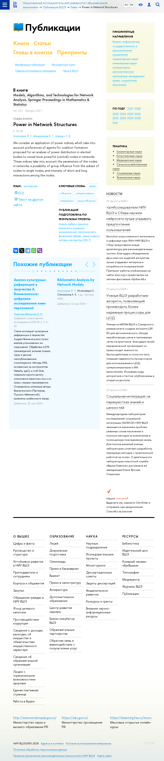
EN (131, 4)
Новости (114, 194)
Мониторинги (95, 565)
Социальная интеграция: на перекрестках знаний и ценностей (128, 402)
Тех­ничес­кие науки (128, 177)
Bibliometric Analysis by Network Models (75, 282)
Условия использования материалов (88, 743)
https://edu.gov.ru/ (75, 718)
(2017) (79, 232)
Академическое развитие (97, 592)
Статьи (42, 43)
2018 (138, 118)
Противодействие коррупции (26, 621)
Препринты (72, 52)
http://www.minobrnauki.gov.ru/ (34, 718)
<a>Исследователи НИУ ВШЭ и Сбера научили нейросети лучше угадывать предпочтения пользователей (128, 218)
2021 (116, 118)
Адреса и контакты (52, 743)
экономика (119, 84)
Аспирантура (58, 590)
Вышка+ (55, 576)
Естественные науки (129, 156)
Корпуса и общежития (28, 583)
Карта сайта (104, 756)
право (116, 80)
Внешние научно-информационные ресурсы (98, 612)
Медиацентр (131, 579)
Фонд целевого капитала (24, 610)
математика (120, 76)
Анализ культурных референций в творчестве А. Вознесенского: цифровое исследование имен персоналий (30, 293)
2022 (138, 114)
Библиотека (130, 543)
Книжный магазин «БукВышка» (134, 563)
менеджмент (137, 76)
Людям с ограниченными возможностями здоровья (24, 677)
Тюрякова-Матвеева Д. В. (28, 314)
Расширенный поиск (64, 64)
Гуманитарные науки (129, 151)
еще (115, 122)
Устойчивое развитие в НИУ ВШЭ (28, 563)
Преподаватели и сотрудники (25, 574)
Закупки (18, 590)
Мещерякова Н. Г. (43, 136)
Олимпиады (58, 561)
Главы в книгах (33, 52)
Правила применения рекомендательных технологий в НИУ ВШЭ (54, 756)
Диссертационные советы (99, 574)
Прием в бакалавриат (64, 568)
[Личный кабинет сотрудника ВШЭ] (149, 5)
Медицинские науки (129, 160)
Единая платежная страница (25, 692)
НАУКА (92, 536)
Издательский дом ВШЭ (135, 552)
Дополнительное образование (62, 599)
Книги (21, 43)
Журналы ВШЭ (132, 586)
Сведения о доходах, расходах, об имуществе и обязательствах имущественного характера (28, 640)
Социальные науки (128, 173)
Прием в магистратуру (65, 583)
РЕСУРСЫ (130, 536)
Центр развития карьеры (61, 610)
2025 (116, 114)
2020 (123, 118)
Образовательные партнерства (62, 632)
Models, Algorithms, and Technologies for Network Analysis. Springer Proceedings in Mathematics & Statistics (53, 100)
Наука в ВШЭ (70, 71)
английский (30, 186)
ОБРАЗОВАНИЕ (62, 536)
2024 (123, 114)
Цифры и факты (24, 543)
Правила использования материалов (35, 71)
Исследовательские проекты (100, 556)
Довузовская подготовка (58, 552)
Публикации (52, 27)
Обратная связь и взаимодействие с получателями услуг (63, 644)
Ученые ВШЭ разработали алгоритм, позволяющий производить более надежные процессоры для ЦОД (128, 306)
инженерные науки (125, 63)
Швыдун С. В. (63, 136)
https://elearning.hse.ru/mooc (130, 718)
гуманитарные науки (125, 59)
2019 (130, 118)
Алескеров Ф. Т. (22, 136)
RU (126, 4)
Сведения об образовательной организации (25, 660)
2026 (138, 108)
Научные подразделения (96, 545)
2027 (130, 108)
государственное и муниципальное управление (125, 50)
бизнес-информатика (126, 41)
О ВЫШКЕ (21, 536)
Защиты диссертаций (100, 583)
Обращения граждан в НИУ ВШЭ (28, 599)
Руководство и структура (23, 552)
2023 (130, 114)
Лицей (54, 543)
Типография (130, 572)
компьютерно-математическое (123, 69)
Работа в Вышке (24, 701)
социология (129, 80)
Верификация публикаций (30, 64)
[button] (33, 271)
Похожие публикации (42, 264)
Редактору (149, 742)
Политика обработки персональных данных (40, 749)
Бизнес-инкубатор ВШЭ (62, 620)
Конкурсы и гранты (99, 601)
